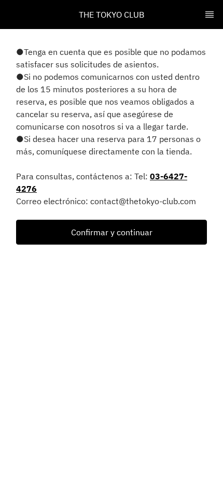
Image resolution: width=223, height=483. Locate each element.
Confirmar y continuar (111, 232)
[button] (111, 232)
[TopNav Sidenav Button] (209, 14)
